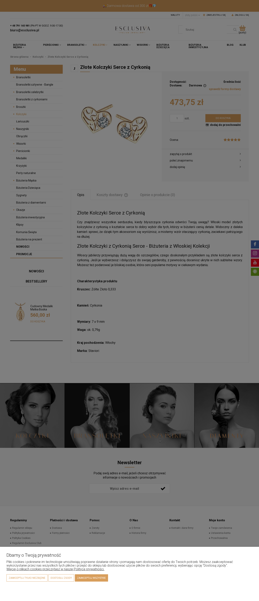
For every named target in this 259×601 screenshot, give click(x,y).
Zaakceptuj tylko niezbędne (27, 578)
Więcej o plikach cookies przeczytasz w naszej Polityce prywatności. (55, 569)
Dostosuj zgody (61, 578)
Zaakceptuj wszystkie (91, 578)
